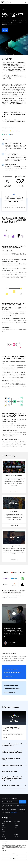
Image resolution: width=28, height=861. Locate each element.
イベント (3, 836)
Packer (3, 825)
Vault (16, 823)
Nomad (3, 829)
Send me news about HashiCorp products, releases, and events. (14, 806)
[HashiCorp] (6, 2)
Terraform (3, 823)
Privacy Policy (13, 812)
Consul (16, 827)
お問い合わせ (17, 836)
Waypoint (3, 827)
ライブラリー (4, 838)
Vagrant (3, 831)
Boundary (16, 825)
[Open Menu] (25, 2)
